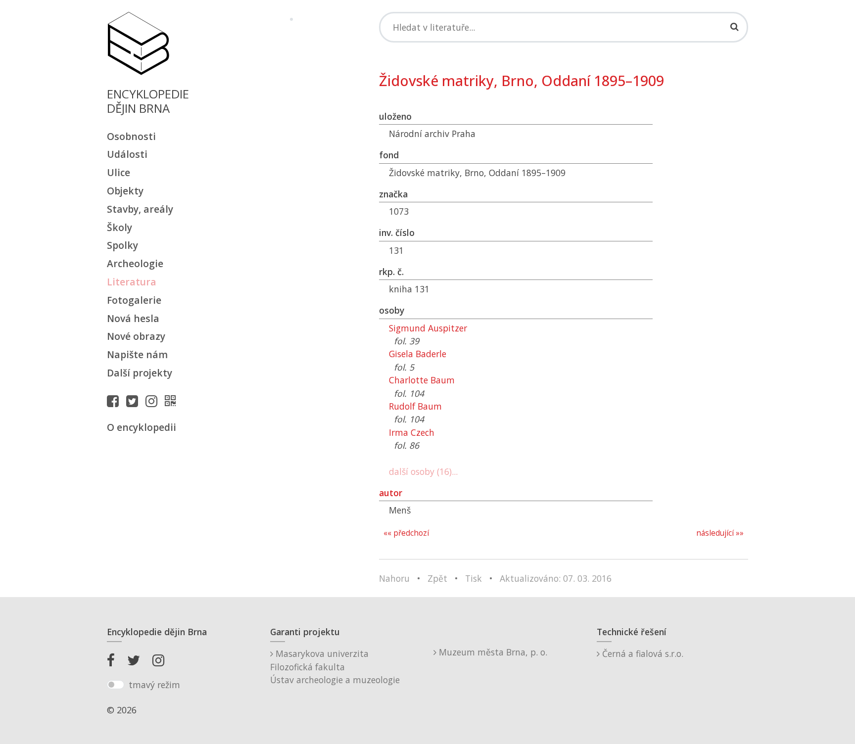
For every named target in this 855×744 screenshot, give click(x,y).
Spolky (122, 245)
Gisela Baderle (417, 354)
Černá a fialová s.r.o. (641, 653)
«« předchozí (406, 533)
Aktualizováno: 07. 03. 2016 (556, 578)
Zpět (437, 578)
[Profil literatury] (173, 400)
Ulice (118, 172)
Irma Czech (411, 432)
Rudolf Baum (415, 406)
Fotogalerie (134, 300)
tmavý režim (154, 685)
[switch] (115, 684)
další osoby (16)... (423, 471)
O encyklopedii (141, 427)
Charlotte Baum (422, 380)
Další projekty (139, 372)
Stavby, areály (140, 209)
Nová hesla (133, 318)
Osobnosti (131, 136)
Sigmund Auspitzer (428, 328)
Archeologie (135, 263)
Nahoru (394, 578)
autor (390, 493)
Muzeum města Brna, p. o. (491, 652)
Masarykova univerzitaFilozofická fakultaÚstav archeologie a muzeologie (335, 667)
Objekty (125, 190)
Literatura (131, 281)
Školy (119, 227)
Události (127, 154)
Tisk (473, 578)
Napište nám (137, 354)
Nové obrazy (136, 336)
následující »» (720, 533)
